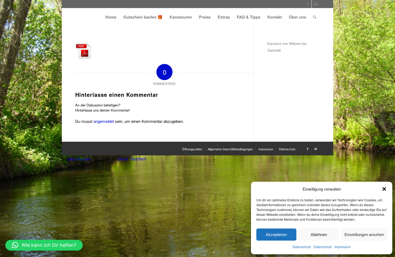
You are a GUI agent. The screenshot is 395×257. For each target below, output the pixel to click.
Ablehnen (319, 234)
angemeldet (104, 121)
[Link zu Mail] (316, 4)
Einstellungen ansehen (364, 234)
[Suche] (315, 17)
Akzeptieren (276, 234)
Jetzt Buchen (79, 159)
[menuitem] (111, 17)
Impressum (343, 246)
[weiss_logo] (94, 17)
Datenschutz (302, 246)
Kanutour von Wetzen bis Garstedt (287, 47)
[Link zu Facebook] (307, 4)
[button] (384, 189)
